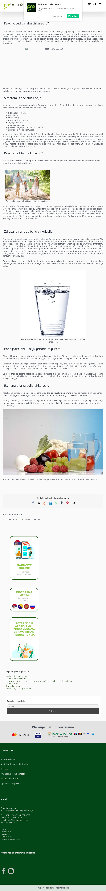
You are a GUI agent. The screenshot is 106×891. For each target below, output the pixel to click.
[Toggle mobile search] (94, 4)
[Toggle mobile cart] (89, 4)
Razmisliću (57, 15)
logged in (19, 519)
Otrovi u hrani (12, 683)
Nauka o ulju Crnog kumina (18, 688)
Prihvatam (73, 15)
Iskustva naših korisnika (16, 678)
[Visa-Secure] (38, 733)
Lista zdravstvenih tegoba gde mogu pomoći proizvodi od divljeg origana (39, 681)
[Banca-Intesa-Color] (60, 733)
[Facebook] (3, 871)
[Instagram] (11, 871)
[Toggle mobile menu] (100, 4)
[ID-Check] (20, 734)
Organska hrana (13, 686)
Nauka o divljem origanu (17, 676)
